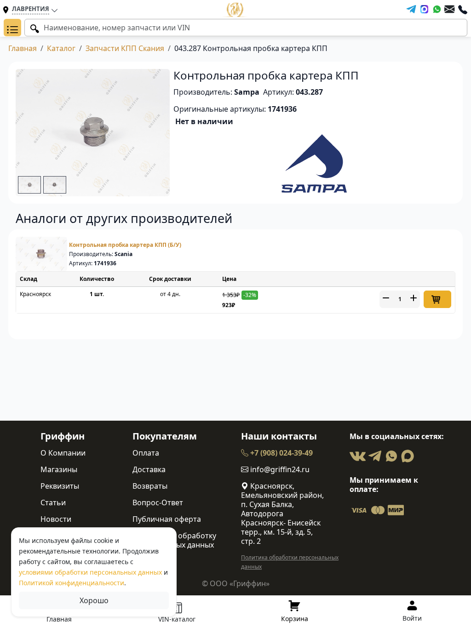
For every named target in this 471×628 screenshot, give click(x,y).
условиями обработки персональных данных (90, 572)
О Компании (63, 453)
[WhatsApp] (437, 9)
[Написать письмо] (449, 9)
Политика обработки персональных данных (290, 562)
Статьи (53, 502)
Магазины (58, 469)
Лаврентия (30, 9)
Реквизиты (59, 486)
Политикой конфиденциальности (71, 582)
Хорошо (94, 600)
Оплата (145, 453)
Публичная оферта (166, 519)
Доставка (149, 469)
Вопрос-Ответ (157, 502)
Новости (55, 519)
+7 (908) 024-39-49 (280, 452)
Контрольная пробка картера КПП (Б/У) (125, 245)
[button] (12, 27)
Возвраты (149, 486)
